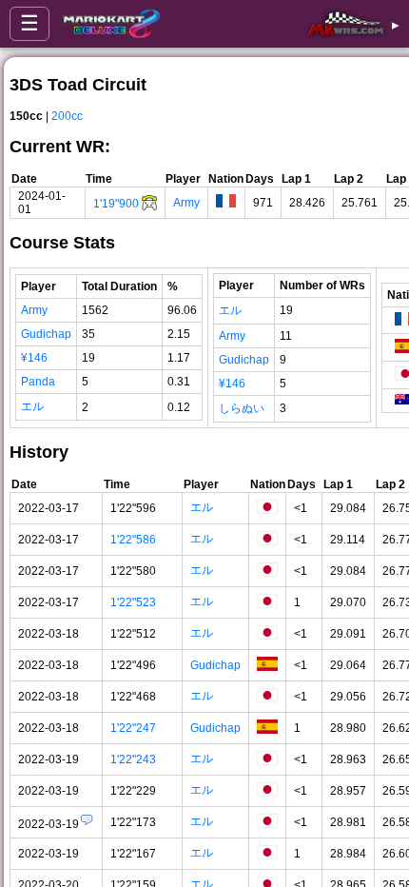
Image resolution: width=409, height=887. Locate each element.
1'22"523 (133, 602)
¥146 (34, 358)
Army (186, 202)
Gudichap (46, 334)
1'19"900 (116, 203)
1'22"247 (133, 728)
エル (32, 406)
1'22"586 (133, 539)
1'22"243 (133, 759)
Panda (38, 381)
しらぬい (241, 408)
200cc (67, 116)
